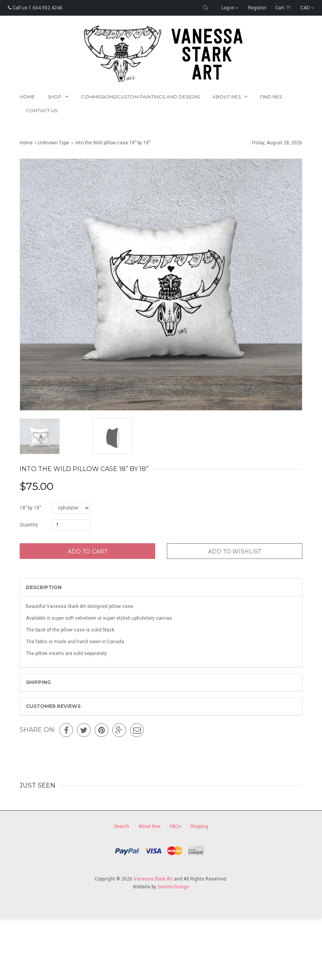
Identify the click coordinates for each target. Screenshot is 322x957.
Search (121, 826)
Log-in (228, 8)
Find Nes (271, 97)
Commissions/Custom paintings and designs (140, 97)
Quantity (29, 525)
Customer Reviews (53, 706)
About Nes (149, 826)
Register (257, 8)
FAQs (175, 826)
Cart (280, 8)
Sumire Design (173, 887)
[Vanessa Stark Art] (161, 53)
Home (27, 97)
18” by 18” (30, 508)
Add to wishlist (234, 551)
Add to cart (87, 551)
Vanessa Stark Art (153, 879)
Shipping (38, 682)
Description (44, 587)
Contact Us (41, 110)
